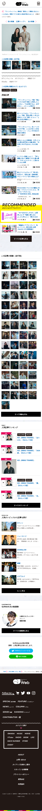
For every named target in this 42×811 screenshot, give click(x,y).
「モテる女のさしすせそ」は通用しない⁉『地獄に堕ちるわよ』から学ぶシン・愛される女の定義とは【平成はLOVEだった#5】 (27, 215)
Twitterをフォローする (22, 650)
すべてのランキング (21, 505)
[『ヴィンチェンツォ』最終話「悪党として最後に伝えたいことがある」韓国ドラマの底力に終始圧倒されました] (5, 265)
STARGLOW (21, 550)
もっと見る (21, 591)
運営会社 (21, 779)
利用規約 (21, 784)
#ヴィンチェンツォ (7, 78)
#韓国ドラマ (31, 78)
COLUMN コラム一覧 (15, 671)
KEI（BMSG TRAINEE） (26, 460)
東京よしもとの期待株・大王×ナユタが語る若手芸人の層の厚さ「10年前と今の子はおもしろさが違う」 (28, 143)
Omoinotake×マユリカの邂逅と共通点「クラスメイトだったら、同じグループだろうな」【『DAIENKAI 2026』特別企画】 (28, 191)
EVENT (10, 745)
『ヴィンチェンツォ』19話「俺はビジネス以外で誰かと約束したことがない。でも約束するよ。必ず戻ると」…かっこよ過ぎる (28, 103)
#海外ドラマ (13, 82)
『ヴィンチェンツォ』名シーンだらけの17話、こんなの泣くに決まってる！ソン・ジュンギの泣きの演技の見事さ (28, 130)
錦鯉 (18, 563)
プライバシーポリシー (21, 774)
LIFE (32, 737)
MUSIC (20, 734)
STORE (25, 741)
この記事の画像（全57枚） (11, 59)
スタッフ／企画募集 (21, 769)
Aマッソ (20, 523)
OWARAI (11, 734)
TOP (4, 671)
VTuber (10, 737)
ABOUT (21, 755)
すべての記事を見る (21, 239)
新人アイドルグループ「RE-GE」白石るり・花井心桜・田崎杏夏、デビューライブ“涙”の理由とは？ (28, 174)
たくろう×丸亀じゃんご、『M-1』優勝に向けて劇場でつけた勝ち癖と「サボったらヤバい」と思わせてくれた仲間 (28, 159)
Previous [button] (3, 618)
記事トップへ (21, 21)
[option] (6, 65)
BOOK (25, 737)
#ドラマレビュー (20, 78)
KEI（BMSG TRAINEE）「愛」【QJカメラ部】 (28, 484)
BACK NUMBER (14, 741)
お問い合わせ (21, 760)
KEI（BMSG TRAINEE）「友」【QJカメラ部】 (28, 497)
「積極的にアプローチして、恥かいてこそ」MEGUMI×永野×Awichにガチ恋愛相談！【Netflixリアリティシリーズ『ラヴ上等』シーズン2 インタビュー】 (27, 227)
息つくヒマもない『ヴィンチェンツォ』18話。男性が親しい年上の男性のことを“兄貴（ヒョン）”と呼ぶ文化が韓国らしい (28, 116)
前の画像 (11, 21)
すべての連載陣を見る (21, 631)
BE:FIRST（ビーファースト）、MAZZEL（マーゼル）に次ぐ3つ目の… (27, 555)
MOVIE (27, 734)
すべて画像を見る (21, 414)
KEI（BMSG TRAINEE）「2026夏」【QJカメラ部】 (28, 451)
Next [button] (37, 618)
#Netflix (4, 82)
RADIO (18, 737)
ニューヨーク (22, 536)
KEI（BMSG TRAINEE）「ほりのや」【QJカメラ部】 (28, 438)
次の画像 (31, 21)
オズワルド (21, 576)
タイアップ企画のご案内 (21, 765)
